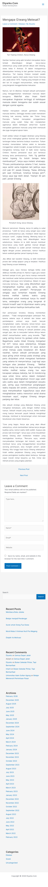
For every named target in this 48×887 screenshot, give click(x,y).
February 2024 (12, 746)
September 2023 (12, 765)
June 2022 (10, 822)
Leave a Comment (10, 24)
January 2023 (11, 795)
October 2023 (11, 761)
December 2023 (12, 753)
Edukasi (22, 24)
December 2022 (12, 799)
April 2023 (10, 784)
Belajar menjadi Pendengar (16, 619)
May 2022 (10, 826)
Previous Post (23, 469)
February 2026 (12, 696)
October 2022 (11, 807)
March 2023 (11, 788)
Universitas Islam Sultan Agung (18, 675)
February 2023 (12, 791)
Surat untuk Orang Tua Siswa (17, 625)
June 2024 (10, 730)
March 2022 (11, 833)
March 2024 (11, 742)
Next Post (24, 475)
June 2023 (10, 776)
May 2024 (10, 734)
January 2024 (11, 750)
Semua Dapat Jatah (23, 655)
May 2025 (10, 715)
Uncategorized (11, 863)
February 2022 (11, 837)
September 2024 (12, 727)
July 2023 (10, 772)
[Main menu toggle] (43, 4)
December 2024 (12, 723)
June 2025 (10, 711)
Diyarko (9, 655)
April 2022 (10, 829)
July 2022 (10, 818)
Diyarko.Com (10, 3)
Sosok (8, 859)
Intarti (8, 669)
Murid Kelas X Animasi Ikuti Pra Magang (21, 631)
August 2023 (11, 769)
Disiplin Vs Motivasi (13, 638)
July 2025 (10, 708)
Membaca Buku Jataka (15, 612)
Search (5, 592)
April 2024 (10, 738)
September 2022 (12, 810)
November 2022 (12, 803)
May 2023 (10, 780)
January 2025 (11, 719)
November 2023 (12, 757)
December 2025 (12, 700)
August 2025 (11, 704)
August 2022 (11, 814)
